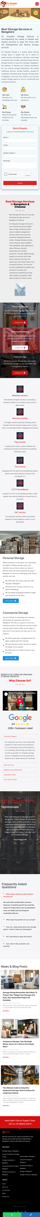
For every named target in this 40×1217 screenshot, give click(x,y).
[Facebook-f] (14, 1211)
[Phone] (30, 1214)
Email (5, 145)
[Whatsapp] (22, 1211)
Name (6, 137)
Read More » (6, 1011)
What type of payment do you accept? (20, 920)
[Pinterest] (25, 1211)
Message (6, 161)
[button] (37, 3)
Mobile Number (9, 153)
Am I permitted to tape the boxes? (19, 937)
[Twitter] (18, 1211)
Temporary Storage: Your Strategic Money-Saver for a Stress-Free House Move (18, 1044)
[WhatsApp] (12, 1214)
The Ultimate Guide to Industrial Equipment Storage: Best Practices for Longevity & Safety (19, 1090)
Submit (20, 183)
